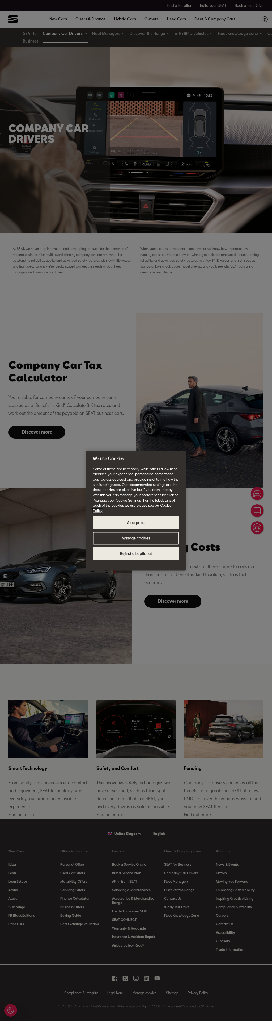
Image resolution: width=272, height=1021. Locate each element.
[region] (136, 510)
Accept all (136, 522)
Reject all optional (136, 553)
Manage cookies (136, 538)
